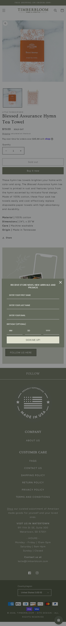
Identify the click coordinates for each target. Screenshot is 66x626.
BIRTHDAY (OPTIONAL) (16, 324)
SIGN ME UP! (33, 340)
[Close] (60, 282)
